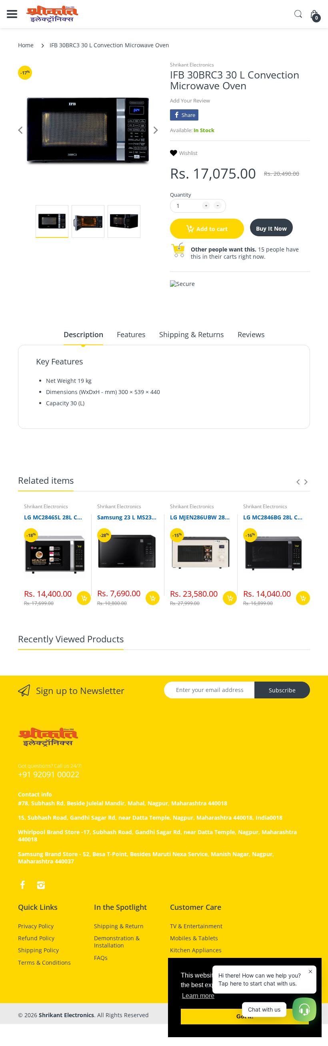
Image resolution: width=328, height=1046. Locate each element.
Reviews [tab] (251, 334)
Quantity (180, 194)
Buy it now (271, 228)
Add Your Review (190, 100)
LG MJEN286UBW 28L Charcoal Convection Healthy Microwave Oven (200, 517)
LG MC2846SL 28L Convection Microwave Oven (54, 517)
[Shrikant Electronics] (52, 14)
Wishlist (188, 153)
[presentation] (298, 482)
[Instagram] (40, 885)
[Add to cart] (84, 598)
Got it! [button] (245, 1016)
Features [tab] (131, 334)
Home (26, 45)
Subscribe (282, 690)
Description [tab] (83, 334)
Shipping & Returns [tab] (191, 334)
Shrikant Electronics (192, 64)
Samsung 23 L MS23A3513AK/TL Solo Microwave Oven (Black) (127, 517)
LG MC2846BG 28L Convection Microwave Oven (273, 517)
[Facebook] (22, 885)
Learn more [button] (198, 995)
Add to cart (212, 229)
